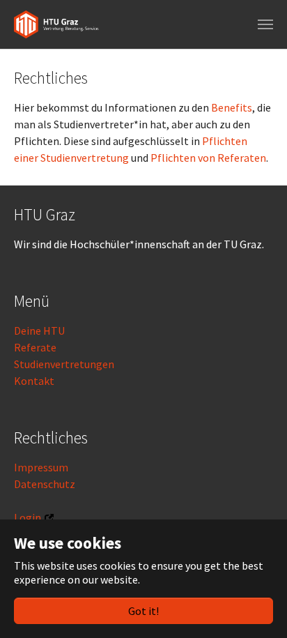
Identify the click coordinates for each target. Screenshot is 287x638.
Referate (35, 347)
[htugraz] (56, 24)
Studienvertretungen (64, 364)
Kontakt (34, 381)
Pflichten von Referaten (208, 158)
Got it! (143, 611)
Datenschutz (44, 484)
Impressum (41, 467)
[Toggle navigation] (265, 24)
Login (27, 517)
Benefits (231, 107)
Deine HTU (39, 330)
